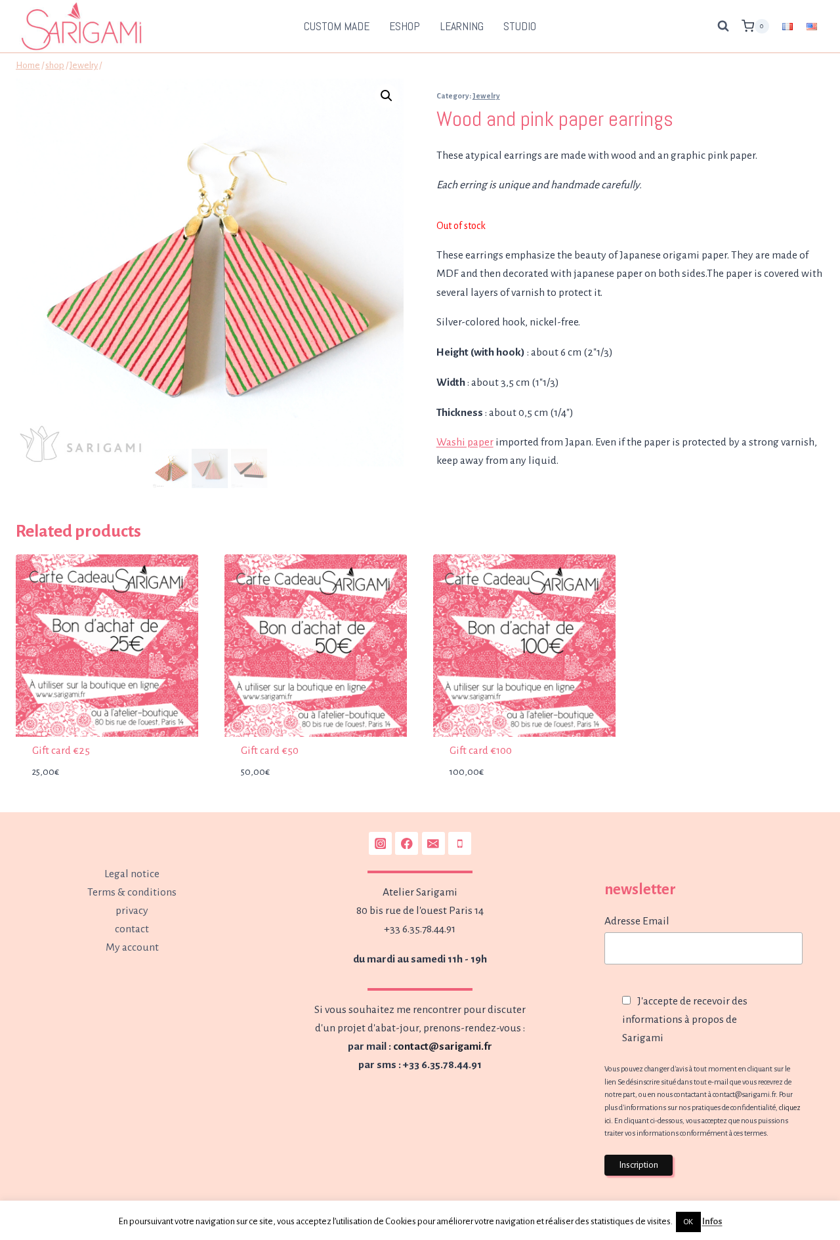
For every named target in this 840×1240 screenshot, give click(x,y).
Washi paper (465, 442)
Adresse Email (636, 921)
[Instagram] (380, 843)
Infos (712, 1221)
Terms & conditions (132, 892)
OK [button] (688, 1222)
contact (132, 929)
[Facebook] (406, 843)
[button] (386, 96)
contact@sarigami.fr (442, 1046)
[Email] (433, 843)
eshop (404, 26)
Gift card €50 (270, 750)
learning (462, 26)
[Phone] (459, 843)
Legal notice (131, 874)
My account (132, 947)
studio (519, 26)
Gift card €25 (61, 750)
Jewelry (486, 96)
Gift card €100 (481, 750)
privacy (132, 911)
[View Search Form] (723, 26)
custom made (336, 26)
